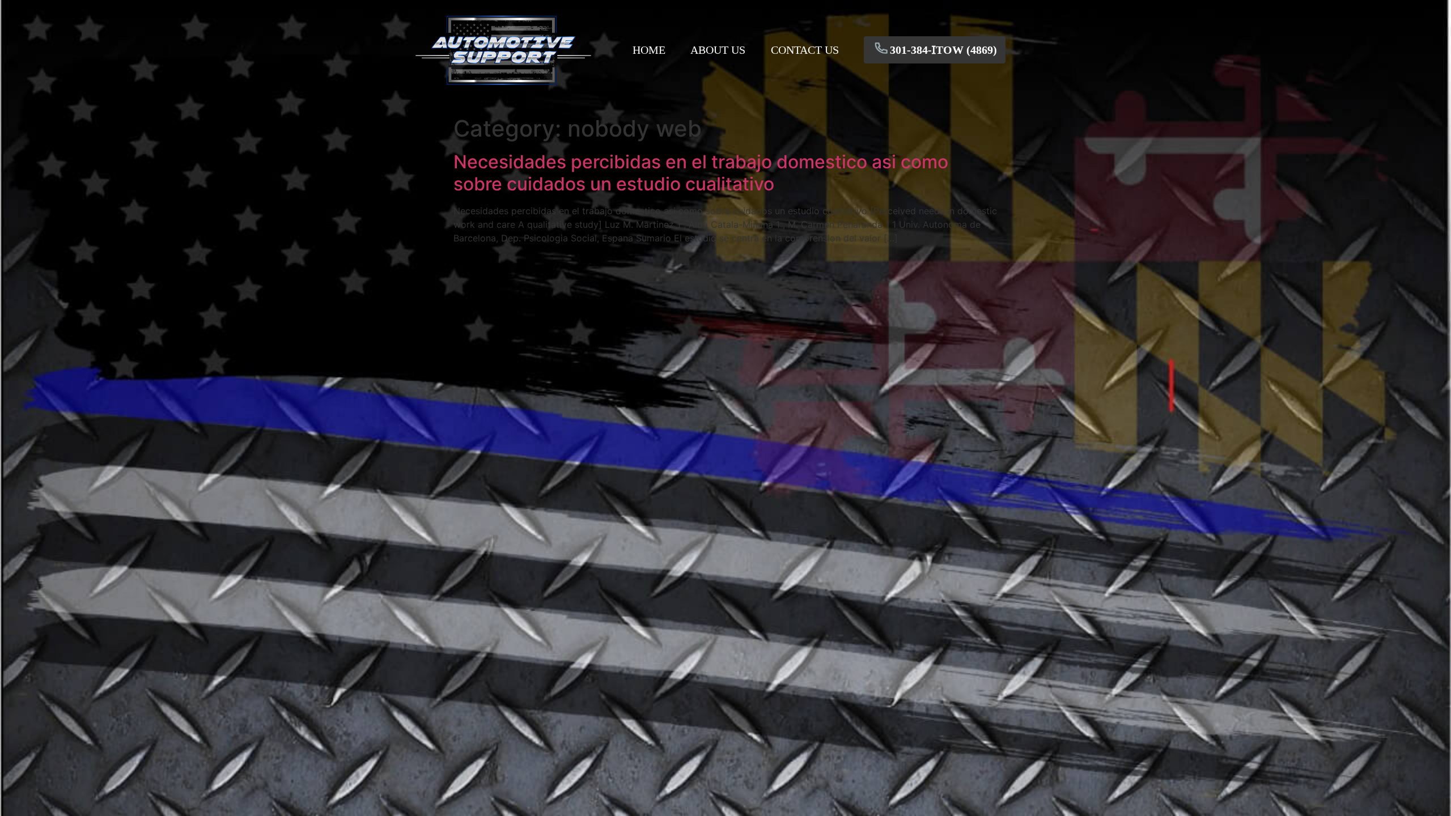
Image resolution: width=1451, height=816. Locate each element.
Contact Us (805, 50)
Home (649, 50)
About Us (717, 50)
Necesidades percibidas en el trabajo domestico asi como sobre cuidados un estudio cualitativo (700, 172)
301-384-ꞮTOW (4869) (943, 50)
